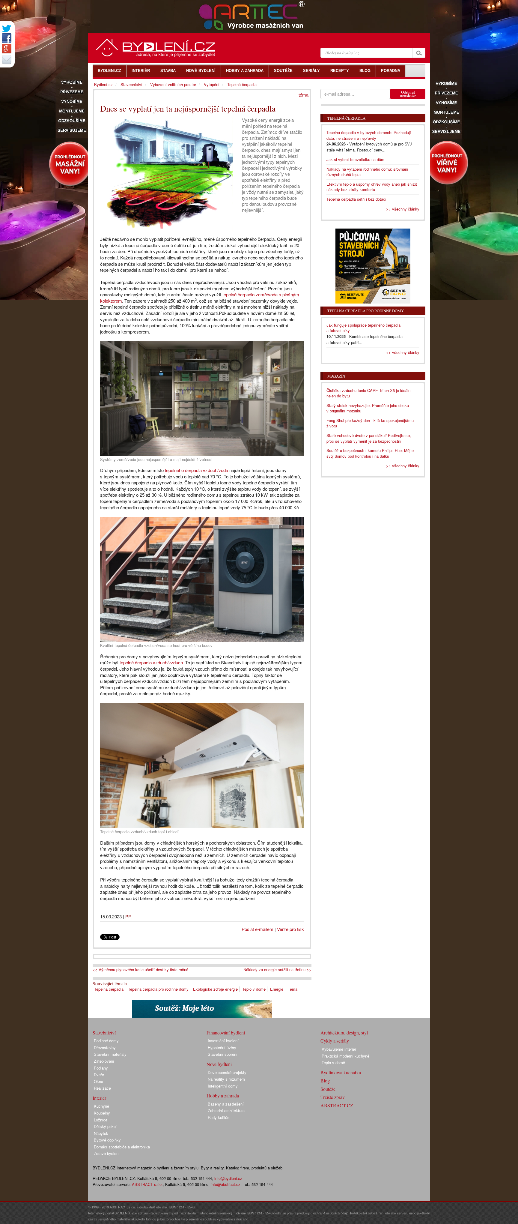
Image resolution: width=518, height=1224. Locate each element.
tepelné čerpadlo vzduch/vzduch (151, 662)
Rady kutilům (219, 1117)
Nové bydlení (219, 1064)
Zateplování (104, 1061)
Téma (292, 989)
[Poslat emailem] (6, 59)
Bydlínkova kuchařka (340, 1072)
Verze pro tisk (290, 929)
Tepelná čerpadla (109, 989)
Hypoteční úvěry (222, 1047)
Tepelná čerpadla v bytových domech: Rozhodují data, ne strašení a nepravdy (368, 135)
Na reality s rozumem (226, 1079)
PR (128, 916)
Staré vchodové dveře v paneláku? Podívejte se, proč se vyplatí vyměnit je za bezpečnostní (368, 438)
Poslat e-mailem (257, 929)
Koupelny (102, 1113)
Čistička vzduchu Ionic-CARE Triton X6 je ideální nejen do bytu (369, 393)
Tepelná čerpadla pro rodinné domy (158, 989)
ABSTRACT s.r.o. (147, 1184)
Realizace (102, 1088)
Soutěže (327, 1089)
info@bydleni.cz (228, 1178)
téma (303, 94)
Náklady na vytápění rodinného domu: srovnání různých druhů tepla (367, 172)
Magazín (336, 376)
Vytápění (211, 84)
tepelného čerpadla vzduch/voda (196, 470)
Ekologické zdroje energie (215, 989)
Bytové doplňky (107, 1140)
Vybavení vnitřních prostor (173, 84)
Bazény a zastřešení (226, 1104)
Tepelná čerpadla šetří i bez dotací (356, 199)
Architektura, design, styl (344, 1032)
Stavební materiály (110, 1054)
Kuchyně (101, 1106)
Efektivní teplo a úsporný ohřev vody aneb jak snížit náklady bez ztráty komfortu (371, 187)
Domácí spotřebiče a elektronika (122, 1147)
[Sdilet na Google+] (6, 48)
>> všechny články (402, 209)
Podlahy (101, 1068)
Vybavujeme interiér (339, 1049)
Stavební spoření (222, 1054)
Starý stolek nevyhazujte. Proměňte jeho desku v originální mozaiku (367, 408)
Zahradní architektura (226, 1110)
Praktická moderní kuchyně (345, 1056)
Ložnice (100, 1120)
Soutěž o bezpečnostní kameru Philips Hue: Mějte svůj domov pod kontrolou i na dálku (370, 453)
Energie (276, 989)
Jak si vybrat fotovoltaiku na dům (355, 159)
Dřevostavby (105, 1047)
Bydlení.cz (103, 84)
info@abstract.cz (225, 1184)
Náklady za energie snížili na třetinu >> (277, 969)
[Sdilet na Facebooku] (6, 38)
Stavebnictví (131, 84)
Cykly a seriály (334, 1040)
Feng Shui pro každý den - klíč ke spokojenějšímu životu (370, 423)
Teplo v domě (254, 989)
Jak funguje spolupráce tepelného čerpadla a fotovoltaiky (363, 328)
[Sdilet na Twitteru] (6, 28)
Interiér (99, 1098)
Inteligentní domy (223, 1086)
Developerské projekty (227, 1072)
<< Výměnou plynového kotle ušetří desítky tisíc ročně (140, 969)
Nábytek (101, 1133)
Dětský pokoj (105, 1126)
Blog (325, 1080)
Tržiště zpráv (332, 1097)
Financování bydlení (226, 1032)
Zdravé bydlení (107, 1153)
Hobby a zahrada (223, 1095)
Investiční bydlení (223, 1040)
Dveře (99, 1074)
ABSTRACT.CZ (336, 1105)
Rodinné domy (106, 1040)
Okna (98, 1081)
